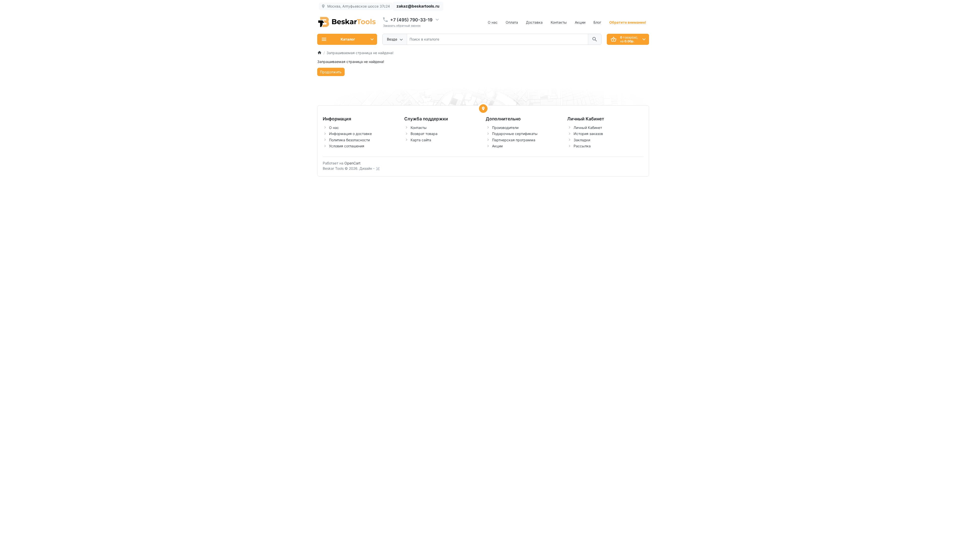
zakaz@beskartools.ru (417, 6)
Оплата (512, 22)
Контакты (559, 22)
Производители (505, 127)
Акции (580, 22)
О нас (493, 22)
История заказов (588, 133)
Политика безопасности (349, 140)
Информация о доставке (350, 133)
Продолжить (331, 72)
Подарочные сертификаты (515, 133)
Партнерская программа (513, 140)
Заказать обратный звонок (402, 25)
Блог (597, 22)
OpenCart (352, 163)
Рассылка (582, 146)
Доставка (534, 22)
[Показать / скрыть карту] (483, 108)
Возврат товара (424, 133)
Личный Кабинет (588, 127)
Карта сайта (421, 140)
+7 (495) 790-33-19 (411, 19)
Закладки (582, 140)
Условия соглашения (346, 146)
